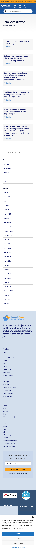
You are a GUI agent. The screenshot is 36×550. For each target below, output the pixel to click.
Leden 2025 (7, 227)
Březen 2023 (8, 257)
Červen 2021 (7, 278)
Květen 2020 (7, 295)
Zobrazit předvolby (18, 543)
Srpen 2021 (7, 274)
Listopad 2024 (8, 235)
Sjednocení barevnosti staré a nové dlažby (16, 42)
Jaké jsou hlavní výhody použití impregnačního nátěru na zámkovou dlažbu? (17, 94)
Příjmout (18, 533)
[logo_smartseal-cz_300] (5, 5)
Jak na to (6, 164)
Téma (5, 177)
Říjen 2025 (7, 205)
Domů (4, 25)
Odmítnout (18, 538)
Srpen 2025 (7, 214)
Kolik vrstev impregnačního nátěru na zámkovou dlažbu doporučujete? (15, 111)
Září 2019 (7, 299)
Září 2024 (7, 240)
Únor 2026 (7, 201)
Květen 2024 (7, 244)
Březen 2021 (8, 287)
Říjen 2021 (7, 269)
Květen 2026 (7, 197)
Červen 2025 (7, 218)
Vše (5, 181)
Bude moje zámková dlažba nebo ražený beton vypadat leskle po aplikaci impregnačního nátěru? (15, 76)
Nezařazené (7, 168)
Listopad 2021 (8, 265)
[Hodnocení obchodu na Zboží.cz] (10, 495)
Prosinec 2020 (8, 291)
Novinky (6, 173)
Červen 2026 (7, 193)
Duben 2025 (7, 222)
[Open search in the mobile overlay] (18, 11)
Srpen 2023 (7, 248)
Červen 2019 (7, 304)
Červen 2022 (7, 261)
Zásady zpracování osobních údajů (18, 473)
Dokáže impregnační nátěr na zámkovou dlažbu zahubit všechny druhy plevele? (16, 58)
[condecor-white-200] (26, 506)
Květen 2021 (7, 282)
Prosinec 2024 (8, 231)
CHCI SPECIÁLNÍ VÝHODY (18, 469)
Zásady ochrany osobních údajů (18, 547)
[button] (33, 517)
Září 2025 (7, 210)
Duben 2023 (7, 252)
